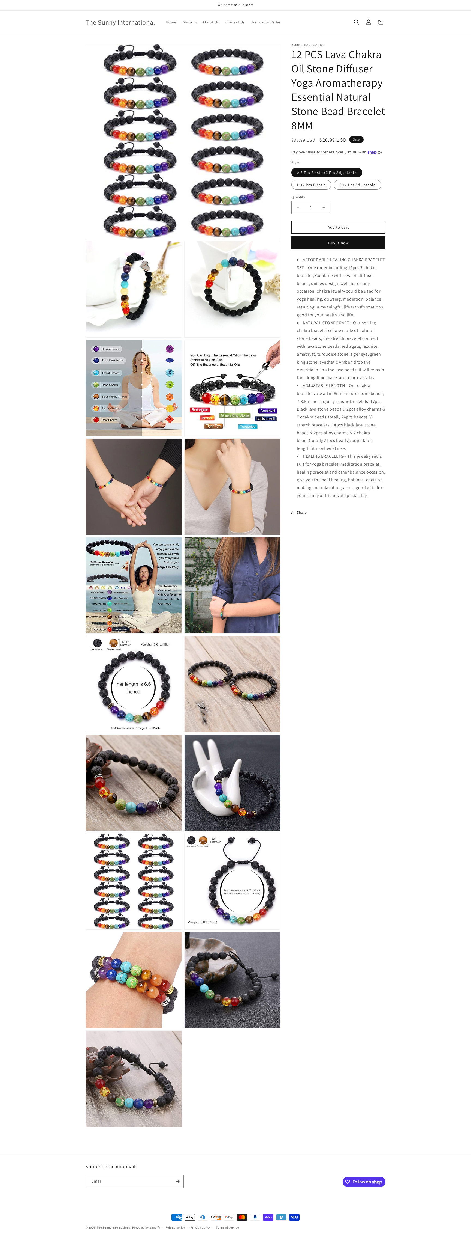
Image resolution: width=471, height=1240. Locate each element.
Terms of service (227, 1227)
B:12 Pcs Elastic (311, 184)
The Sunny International (114, 1227)
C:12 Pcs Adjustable (357, 184)
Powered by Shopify (146, 1227)
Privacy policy (201, 1227)
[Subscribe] (177, 1181)
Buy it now (338, 242)
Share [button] (302, 512)
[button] (189, 22)
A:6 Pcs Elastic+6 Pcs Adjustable (327, 172)
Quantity (298, 197)
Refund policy (175, 1227)
